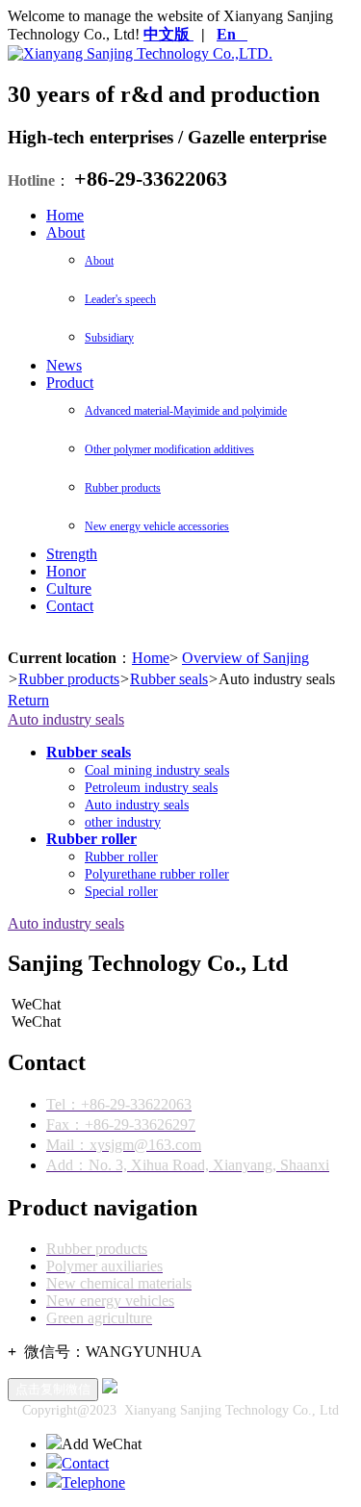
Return (28, 700)
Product (69, 382)
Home (65, 215)
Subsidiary (109, 338)
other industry (123, 822)
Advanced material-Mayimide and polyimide (186, 411)
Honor (66, 571)
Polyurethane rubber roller (157, 874)
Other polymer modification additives (169, 449)
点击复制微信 (52, 1389)
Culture (68, 588)
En (226, 34)
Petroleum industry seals (151, 787)
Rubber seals (169, 679)
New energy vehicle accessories (157, 526)
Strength (71, 554)
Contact (69, 606)
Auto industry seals (66, 719)
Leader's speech (120, 299)
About (65, 232)
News (64, 365)
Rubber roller (91, 838)
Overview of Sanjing (245, 658)
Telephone (93, 1482)
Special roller (121, 891)
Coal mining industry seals (157, 770)
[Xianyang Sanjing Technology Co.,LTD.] (140, 53)
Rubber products (123, 488)
